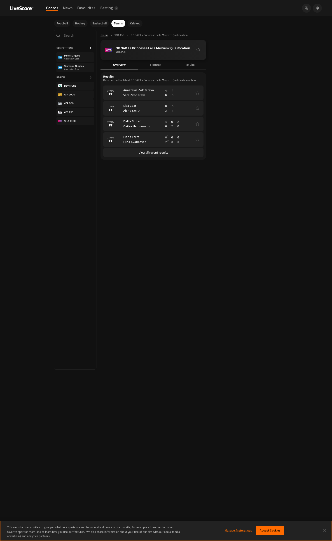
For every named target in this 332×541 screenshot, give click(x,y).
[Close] (325, 530)
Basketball (99, 23)
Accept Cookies (270, 530)
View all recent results (153, 152)
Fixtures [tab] (155, 65)
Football (62, 23)
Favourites (86, 8)
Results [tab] (190, 65)
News (67, 8)
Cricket (135, 23)
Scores (52, 8)
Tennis (118, 23)
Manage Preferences (238, 530)
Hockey (80, 23)
